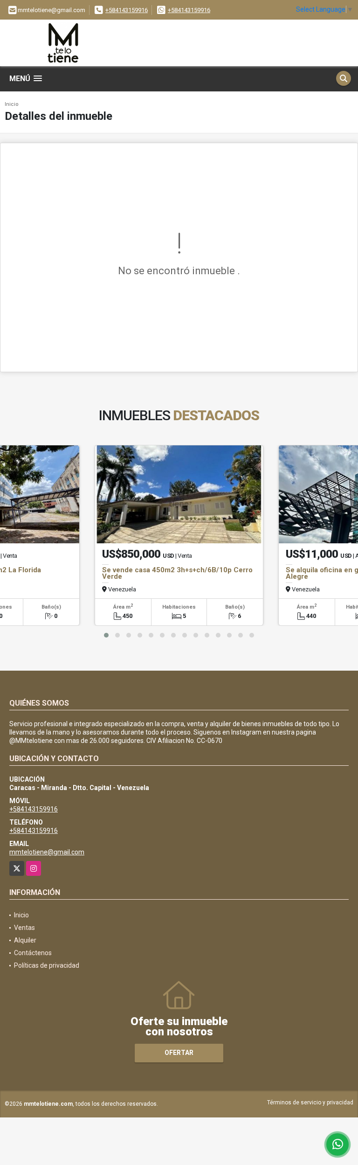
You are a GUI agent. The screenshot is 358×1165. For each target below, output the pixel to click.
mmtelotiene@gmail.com (46, 852)
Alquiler (25, 940)
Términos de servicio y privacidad (310, 1102)
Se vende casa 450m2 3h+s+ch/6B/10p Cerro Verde (177, 573)
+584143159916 (126, 10)
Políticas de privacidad (46, 965)
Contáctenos (33, 953)
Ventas (24, 927)
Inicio (12, 104)
